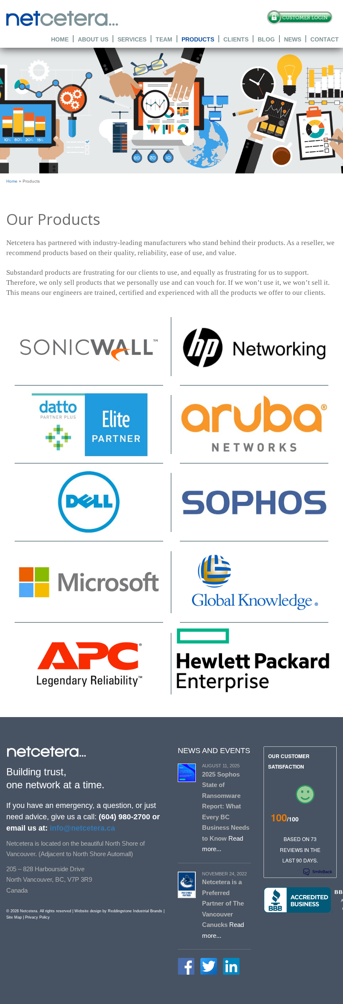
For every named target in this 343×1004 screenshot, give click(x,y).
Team (164, 39)
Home (60, 39)
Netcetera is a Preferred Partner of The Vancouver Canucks (223, 903)
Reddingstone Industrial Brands (135, 911)
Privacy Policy (37, 917)
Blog (266, 39)
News (292, 39)
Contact (324, 39)
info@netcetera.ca (81, 828)
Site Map (14, 917)
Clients (235, 39)
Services (132, 39)
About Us (93, 39)
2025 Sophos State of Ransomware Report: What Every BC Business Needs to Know (225, 806)
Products (198, 39)
